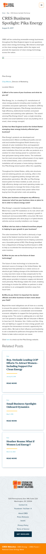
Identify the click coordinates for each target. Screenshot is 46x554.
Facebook (18, 508)
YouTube (26, 508)
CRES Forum (34, 547)
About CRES (23, 513)
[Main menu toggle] (41, 5)
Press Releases (23, 517)
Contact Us (23, 505)
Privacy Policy (23, 525)
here (8, 339)
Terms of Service (23, 529)
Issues (23, 520)
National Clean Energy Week (13, 549)
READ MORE (12, 383)
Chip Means (6, 81)
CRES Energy (22, 547)
